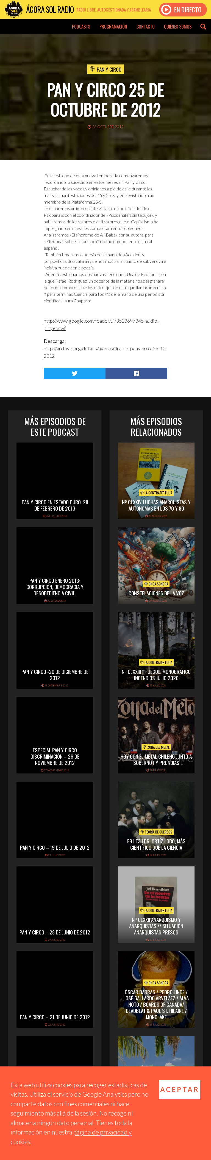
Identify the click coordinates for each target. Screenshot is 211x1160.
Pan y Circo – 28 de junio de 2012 (55, 932)
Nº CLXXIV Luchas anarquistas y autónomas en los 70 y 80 (156, 505)
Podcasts (81, 26)
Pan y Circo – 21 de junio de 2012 (55, 1017)
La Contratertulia (158, 492)
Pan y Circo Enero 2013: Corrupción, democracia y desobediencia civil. (55, 586)
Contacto (146, 26)
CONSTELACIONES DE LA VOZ (156, 593)
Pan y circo (109, 69)
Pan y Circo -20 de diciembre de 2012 (54, 675)
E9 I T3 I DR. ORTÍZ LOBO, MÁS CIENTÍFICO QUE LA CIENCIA (156, 844)
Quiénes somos (177, 26)
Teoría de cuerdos (158, 832)
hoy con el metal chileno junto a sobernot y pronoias (156, 759)
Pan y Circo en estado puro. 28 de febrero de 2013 (55, 505)
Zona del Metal (158, 747)
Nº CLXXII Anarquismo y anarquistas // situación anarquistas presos (156, 926)
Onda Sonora (158, 584)
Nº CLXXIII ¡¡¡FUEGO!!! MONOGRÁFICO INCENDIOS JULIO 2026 (156, 675)
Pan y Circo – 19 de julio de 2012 (55, 847)
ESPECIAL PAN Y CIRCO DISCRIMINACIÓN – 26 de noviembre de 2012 (54, 756)
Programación (113, 26)
